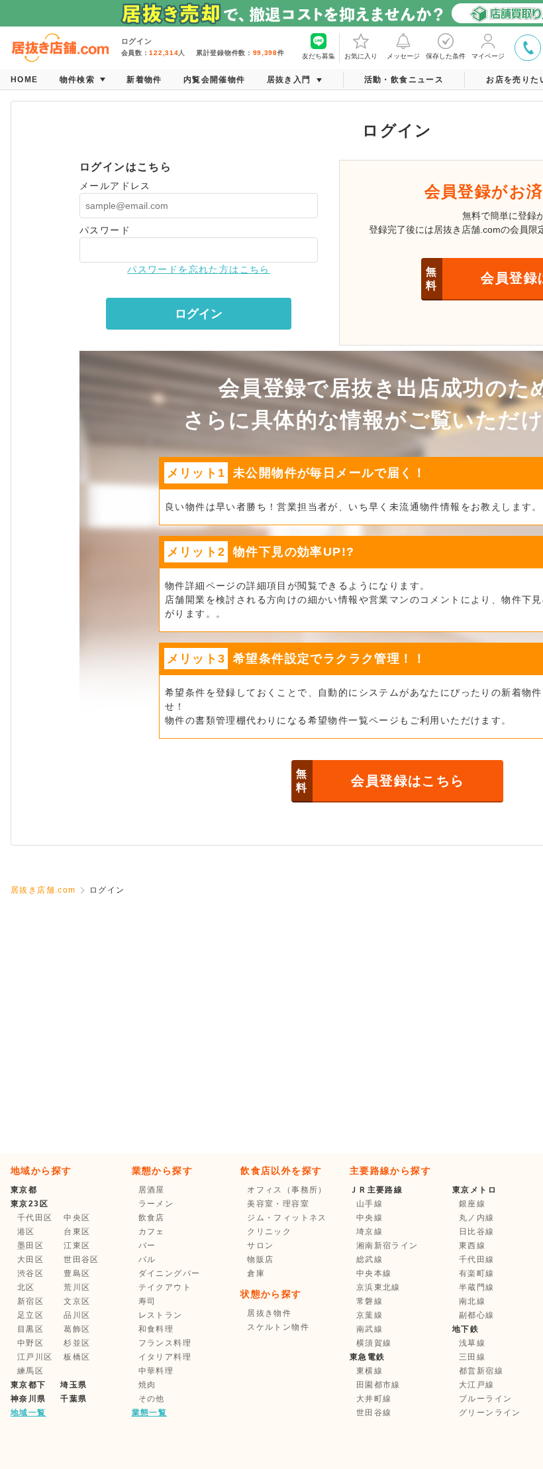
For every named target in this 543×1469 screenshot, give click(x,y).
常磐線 (369, 1301)
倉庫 (256, 1273)
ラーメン (156, 1203)
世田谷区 (81, 1259)
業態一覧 (150, 1412)
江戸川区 (35, 1357)
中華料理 (156, 1370)
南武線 (369, 1329)
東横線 (369, 1370)
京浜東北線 (378, 1287)
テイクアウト (164, 1287)
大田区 (30, 1259)
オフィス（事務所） (287, 1189)
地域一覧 (28, 1412)
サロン (260, 1245)
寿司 (147, 1301)
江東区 (77, 1245)
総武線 (369, 1259)
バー (147, 1245)
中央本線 (374, 1273)
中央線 (369, 1217)
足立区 (30, 1315)
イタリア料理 (164, 1357)
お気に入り (360, 56)
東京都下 (28, 1384)
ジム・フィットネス (287, 1217)
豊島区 (77, 1273)
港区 (26, 1231)
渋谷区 (30, 1273)
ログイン (198, 313)
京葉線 (369, 1315)
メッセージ (403, 56)
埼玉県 (73, 1384)
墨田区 (30, 1245)
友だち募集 (318, 56)
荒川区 (77, 1287)
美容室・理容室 (278, 1203)
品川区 (77, 1315)
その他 (151, 1398)
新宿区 (30, 1301)
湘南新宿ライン (387, 1245)
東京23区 (29, 1203)
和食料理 (156, 1329)
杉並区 (77, 1343)
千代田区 (35, 1217)
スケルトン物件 (278, 1327)
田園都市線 (378, 1384)
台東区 (77, 1231)
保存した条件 (446, 56)
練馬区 (30, 1370)
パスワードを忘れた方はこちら (198, 269)
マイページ (488, 56)
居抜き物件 (269, 1313)
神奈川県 (28, 1398)
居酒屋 (151, 1189)
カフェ (151, 1231)
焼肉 (147, 1384)
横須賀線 (374, 1343)
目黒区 (30, 1329)
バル (147, 1259)
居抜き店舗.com (43, 890)
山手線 (369, 1203)
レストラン (160, 1315)
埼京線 (369, 1231)
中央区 (77, 1217)
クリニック (269, 1231)
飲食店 (151, 1217)
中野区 (30, 1343)
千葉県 (73, 1398)
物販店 (260, 1259)
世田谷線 (374, 1412)
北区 (26, 1287)
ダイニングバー (169, 1273)
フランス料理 (164, 1343)
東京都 (24, 1189)
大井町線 (374, 1398)
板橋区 (77, 1357)
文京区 (77, 1301)
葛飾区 (77, 1329)
